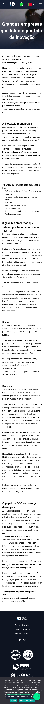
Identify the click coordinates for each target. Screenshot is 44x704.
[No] (41, 690)
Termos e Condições (22, 625)
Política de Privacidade (22, 629)
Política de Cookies (22, 634)
